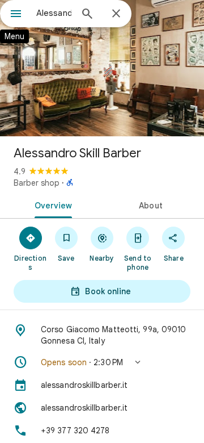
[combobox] (53, 13)
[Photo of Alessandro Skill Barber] (102, 68)
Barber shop (37, 183)
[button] (102, 362)
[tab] (51, 204)
